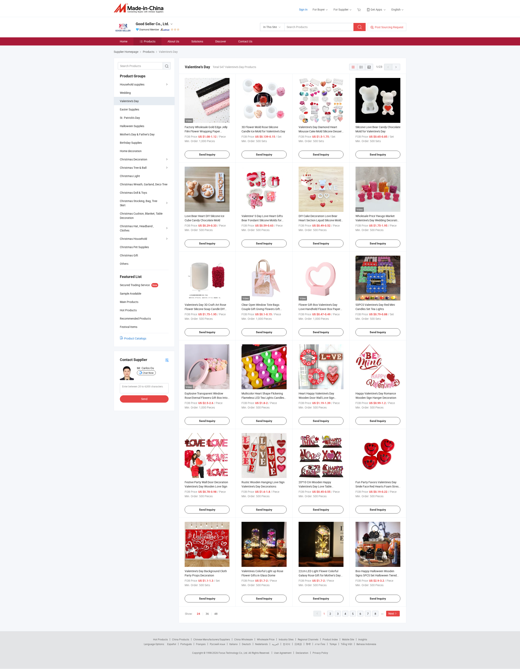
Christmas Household (133, 239)
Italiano (233, 644)
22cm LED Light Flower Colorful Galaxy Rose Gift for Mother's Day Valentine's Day (320, 575)
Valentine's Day (129, 101)
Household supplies (132, 84)
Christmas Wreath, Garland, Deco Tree (143, 184)
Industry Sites (286, 639)
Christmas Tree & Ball (133, 168)
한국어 (286, 644)
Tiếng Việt (346, 644)
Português (186, 644)
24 (198, 613)
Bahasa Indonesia (366, 644)
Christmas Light (130, 176)
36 (207, 614)
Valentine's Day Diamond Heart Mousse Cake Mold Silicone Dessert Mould (321, 131)
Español (171, 644)
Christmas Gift (129, 255)
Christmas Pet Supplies (134, 247)
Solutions (197, 41)
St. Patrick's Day (130, 118)
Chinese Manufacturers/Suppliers (211, 639)
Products (149, 41)
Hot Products (160, 639)
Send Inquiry (207, 154)
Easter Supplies (129, 109)
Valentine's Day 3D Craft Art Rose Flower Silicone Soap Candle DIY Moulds (205, 309)
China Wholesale (243, 639)
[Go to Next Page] (396, 67)
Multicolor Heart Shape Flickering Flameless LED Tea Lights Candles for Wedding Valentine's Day (263, 397)
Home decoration (131, 151)
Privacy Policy (320, 652)
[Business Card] (167, 360)
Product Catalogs (135, 338)
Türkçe (333, 644)
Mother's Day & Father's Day (137, 134)
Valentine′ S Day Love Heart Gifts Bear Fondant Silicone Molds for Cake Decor (262, 220)
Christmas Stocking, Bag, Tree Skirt (138, 203)
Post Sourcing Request (389, 27)
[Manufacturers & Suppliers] (140, 8)
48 (216, 614)
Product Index (330, 639)
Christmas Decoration (133, 159)
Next (391, 613)
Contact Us (245, 41)
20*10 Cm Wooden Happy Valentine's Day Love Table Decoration (315, 486)
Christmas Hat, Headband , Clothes (137, 228)
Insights (362, 639)
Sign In (303, 9)
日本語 (298, 644)
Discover (220, 41)
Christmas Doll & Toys (133, 193)
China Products (180, 639)
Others (124, 264)
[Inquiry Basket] (359, 9)
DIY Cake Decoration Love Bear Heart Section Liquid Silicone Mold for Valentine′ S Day (320, 220)
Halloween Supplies (132, 126)
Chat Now (148, 372)
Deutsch (246, 644)
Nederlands (261, 644)
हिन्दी (308, 644)
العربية (275, 644)
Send (144, 399)
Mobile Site (348, 639)
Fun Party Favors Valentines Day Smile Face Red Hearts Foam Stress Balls (377, 486)
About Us (173, 41)
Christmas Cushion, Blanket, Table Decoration (141, 216)
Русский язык (217, 644)
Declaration (302, 652)
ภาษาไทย (320, 644)
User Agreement (282, 652)
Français (201, 644)
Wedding (125, 93)
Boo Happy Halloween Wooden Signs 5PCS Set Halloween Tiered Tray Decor (376, 575)
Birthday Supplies (131, 143)
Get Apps (376, 9)
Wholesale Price (265, 639)
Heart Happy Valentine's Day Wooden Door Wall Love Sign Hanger (316, 397)
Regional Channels (308, 639)
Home (123, 41)
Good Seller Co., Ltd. (152, 24)
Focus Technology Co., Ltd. (233, 652)
